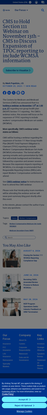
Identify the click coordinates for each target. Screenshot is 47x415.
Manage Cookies (24, 411)
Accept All (23, 399)
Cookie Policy (7, 394)
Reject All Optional (23, 405)
